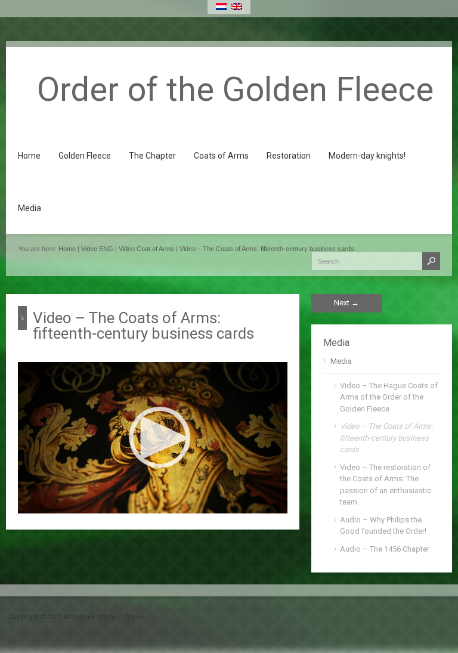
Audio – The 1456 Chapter (384, 548)
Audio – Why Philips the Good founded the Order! (383, 525)
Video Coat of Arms (146, 248)
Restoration (289, 155)
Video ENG (97, 248)
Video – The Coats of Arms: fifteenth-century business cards (267, 248)
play (34, 497)
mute (222, 499)
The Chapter (152, 155)
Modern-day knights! (367, 155)
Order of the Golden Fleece (235, 89)
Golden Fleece (84, 155)
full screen (268, 499)
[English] (236, 6)
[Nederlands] (221, 6)
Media (29, 208)
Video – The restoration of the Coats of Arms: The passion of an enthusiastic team (385, 485)
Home (29, 155)
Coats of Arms (221, 155)
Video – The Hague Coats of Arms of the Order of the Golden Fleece (389, 397)
